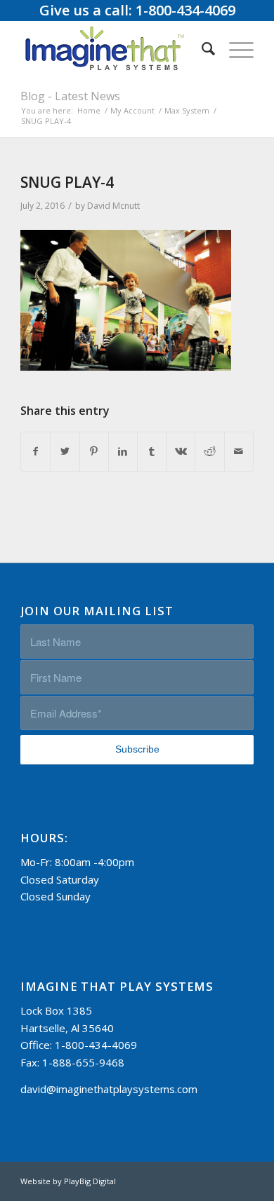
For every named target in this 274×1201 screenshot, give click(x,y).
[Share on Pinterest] (94, 451)
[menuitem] (201, 48)
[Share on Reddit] (209, 451)
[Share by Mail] (239, 451)
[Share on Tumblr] (152, 451)
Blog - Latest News (70, 96)
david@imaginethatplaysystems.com (108, 1089)
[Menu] (234, 48)
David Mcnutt (113, 206)
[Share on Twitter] (65, 451)
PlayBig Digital (90, 1181)
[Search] (201, 48)
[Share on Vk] (181, 451)
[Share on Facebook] (35, 451)
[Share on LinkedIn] (123, 451)
